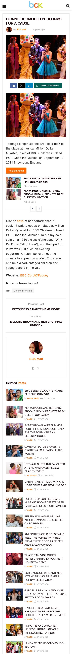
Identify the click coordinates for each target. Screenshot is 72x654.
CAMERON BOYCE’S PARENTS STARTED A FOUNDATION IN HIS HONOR (43, 450)
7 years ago (42, 419)
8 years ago (42, 549)
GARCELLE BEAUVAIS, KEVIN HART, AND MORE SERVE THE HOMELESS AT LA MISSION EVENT (44, 611)
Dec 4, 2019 (31, 202)
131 (53, 458)
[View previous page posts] (32, 209)
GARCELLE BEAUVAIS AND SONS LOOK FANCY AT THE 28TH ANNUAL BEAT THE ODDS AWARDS (45, 594)
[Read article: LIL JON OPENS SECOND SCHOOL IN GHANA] (14, 647)
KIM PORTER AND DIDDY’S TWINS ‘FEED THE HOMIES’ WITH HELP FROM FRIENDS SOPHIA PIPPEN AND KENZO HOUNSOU (44, 539)
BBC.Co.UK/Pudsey (34, 275)
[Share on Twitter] (21, 85)
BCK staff (21, 29)
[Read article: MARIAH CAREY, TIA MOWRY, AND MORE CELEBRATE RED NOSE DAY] (14, 486)
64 (53, 440)
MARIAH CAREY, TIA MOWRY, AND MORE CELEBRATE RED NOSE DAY (45, 483)
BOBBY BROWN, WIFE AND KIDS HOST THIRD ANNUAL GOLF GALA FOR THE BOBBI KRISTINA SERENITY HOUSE (44, 430)
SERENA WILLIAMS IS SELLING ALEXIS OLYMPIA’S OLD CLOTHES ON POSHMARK (43, 520)
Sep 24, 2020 (31, 186)
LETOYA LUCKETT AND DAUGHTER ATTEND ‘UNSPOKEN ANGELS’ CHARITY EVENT (44, 467)
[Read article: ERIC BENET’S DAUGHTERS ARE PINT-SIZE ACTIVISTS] (13, 182)
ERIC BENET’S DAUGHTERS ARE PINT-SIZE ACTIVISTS (42, 180)
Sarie (29, 419)
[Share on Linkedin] (29, 85)
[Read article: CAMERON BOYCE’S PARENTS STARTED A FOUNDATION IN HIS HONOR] (14, 451)
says (20, 221)
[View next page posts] (39, 209)
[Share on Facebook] (13, 85)
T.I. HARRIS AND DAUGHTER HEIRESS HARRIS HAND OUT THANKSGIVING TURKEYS (41, 629)
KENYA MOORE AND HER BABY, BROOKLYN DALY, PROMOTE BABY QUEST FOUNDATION (43, 194)
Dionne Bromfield (23, 290)
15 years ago (38, 29)
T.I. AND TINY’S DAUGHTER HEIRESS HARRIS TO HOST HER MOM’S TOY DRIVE (43, 558)
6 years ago (49, 398)
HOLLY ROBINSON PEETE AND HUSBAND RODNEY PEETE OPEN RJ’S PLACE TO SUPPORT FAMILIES (45, 502)
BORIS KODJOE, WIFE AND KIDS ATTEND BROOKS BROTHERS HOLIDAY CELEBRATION (43, 576)
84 (53, 419)
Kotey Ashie (33, 398)
